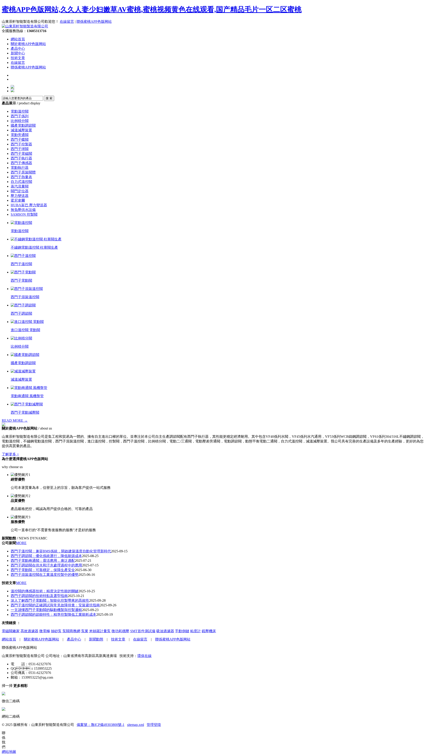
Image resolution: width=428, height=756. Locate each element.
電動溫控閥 (20, 111)
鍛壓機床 (209, 631)
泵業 (84, 631)
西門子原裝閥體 (23, 172)
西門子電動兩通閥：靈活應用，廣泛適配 (43, 560)
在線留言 (67, 21)
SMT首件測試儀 (142, 631)
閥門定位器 (20, 191)
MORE (21, 543)
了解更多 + (10, 454)
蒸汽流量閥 (20, 186)
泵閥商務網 (71, 631)
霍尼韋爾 (18, 200)
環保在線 (144, 656)
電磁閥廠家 (11, 631)
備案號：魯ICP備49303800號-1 (100, 725)
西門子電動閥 (21, 280)
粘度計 (195, 631)
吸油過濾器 (165, 631)
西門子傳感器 (21, 163)
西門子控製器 (21, 144)
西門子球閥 (20, 149)
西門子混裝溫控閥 (25, 297)
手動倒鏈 (182, 631)
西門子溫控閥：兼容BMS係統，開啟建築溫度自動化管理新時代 (61, 551)
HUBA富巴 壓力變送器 (29, 205)
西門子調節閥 (21, 313)
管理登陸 (154, 725)
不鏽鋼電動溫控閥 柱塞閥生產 (34, 247)
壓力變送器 (20, 196)
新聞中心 (18, 53)
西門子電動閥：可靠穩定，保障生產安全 (43, 570)
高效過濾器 (29, 631)
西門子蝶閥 (20, 139)
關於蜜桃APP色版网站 (28, 44)
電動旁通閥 (20, 135)
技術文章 (18, 58)
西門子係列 (20, 116)
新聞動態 (96, 639)
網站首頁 (18, 39)
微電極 (44, 631)
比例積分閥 (20, 121)
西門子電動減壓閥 (25, 412)
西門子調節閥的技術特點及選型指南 (39, 596)
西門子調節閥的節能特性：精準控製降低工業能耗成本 (53, 614)
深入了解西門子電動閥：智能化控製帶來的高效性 (50, 600)
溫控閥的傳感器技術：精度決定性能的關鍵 (44, 591)
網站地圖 (9, 752)
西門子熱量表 (21, 177)
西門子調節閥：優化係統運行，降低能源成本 (46, 556)
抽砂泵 (56, 631)
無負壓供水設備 (23, 210)
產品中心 (18, 48)
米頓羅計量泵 (100, 631)
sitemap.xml (135, 725)
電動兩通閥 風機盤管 (27, 396)
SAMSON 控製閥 (24, 214)
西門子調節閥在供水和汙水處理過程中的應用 (46, 565)
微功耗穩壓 (120, 631)
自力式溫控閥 (21, 182)
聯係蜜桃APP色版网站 (94, 21)
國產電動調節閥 (23, 125)
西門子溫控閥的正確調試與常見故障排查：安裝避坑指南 (55, 605)
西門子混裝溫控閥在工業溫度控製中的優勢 (44, 574)
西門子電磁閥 (21, 153)
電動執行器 (20, 167)
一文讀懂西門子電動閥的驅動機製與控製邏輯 (46, 610)
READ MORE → (15, 420)
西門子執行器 (21, 158)
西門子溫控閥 (21, 264)
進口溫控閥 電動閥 (25, 330)
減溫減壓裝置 (21, 130)
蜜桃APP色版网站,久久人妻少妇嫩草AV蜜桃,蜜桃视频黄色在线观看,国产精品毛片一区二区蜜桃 (152, 9)
